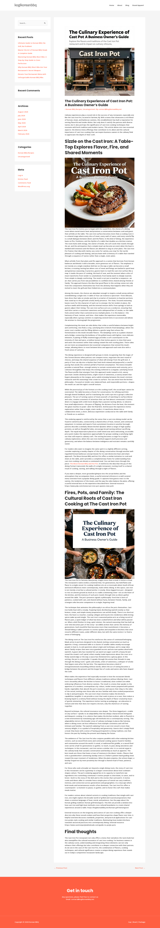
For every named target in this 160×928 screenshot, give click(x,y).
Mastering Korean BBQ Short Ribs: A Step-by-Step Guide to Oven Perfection (32, 60)
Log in (20, 175)
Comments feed (24, 183)
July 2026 (21, 115)
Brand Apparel (138, 5)
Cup (129, 922)
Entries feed (23, 179)
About (119, 5)
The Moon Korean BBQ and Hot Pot (84, 464)
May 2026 (22, 123)
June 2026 (22, 119)
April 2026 (22, 126)
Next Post (140, 868)
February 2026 (23, 134)
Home (111, 5)
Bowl (135, 922)
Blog (127, 5)
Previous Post (60, 868)
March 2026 (22, 130)
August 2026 (23, 112)
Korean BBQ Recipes (26, 153)
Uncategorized (24, 156)
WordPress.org (24, 186)
